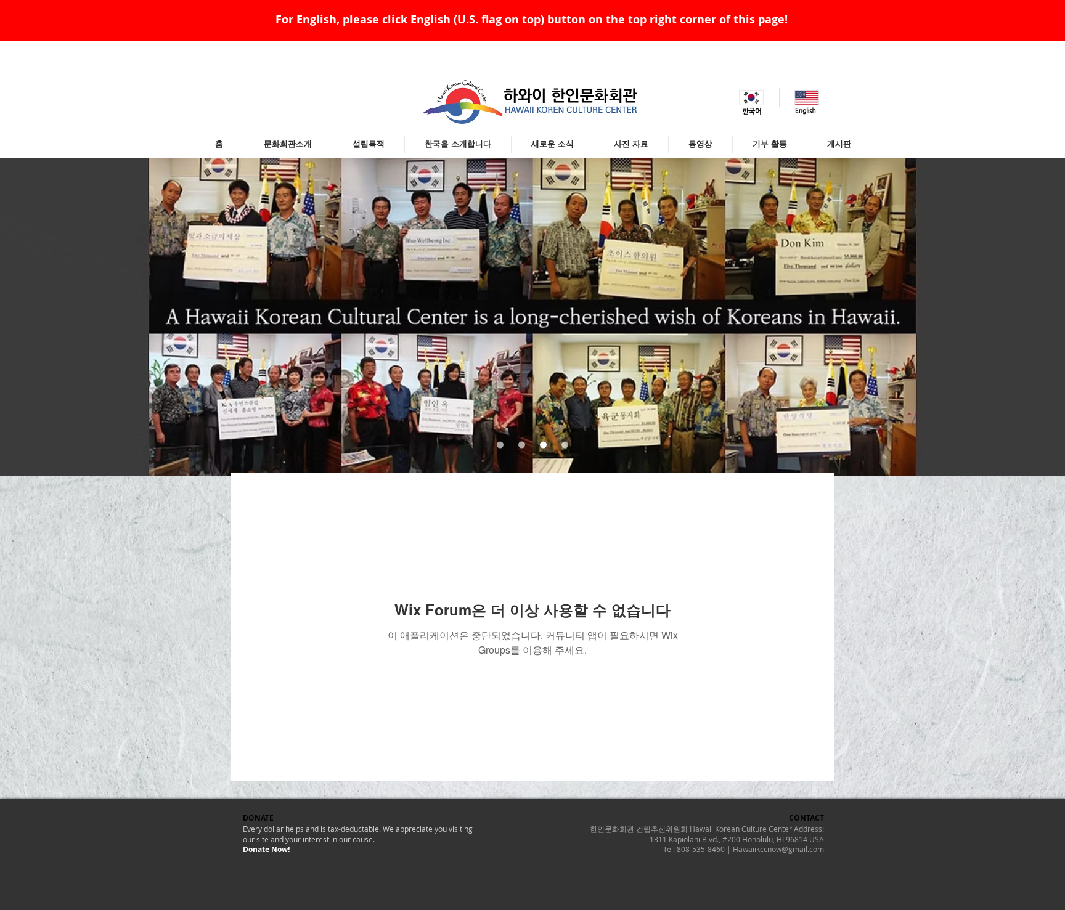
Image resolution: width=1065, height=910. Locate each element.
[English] (806, 97)
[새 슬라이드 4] (564, 445)
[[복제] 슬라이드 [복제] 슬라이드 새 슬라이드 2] (543, 445)
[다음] (995, 316)
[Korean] (751, 97)
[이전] (70, 316)
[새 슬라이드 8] (500, 445)
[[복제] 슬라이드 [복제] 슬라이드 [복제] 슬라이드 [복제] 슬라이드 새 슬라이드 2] (521, 445)
